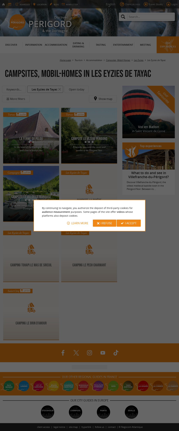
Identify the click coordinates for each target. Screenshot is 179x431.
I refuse (106, 223)
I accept (131, 223)
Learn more (79, 223)
